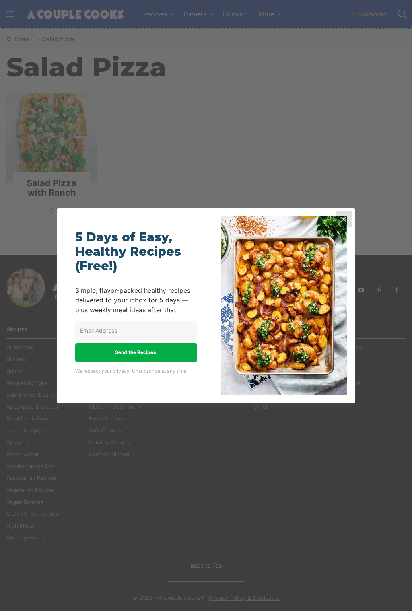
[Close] (344, 219)
